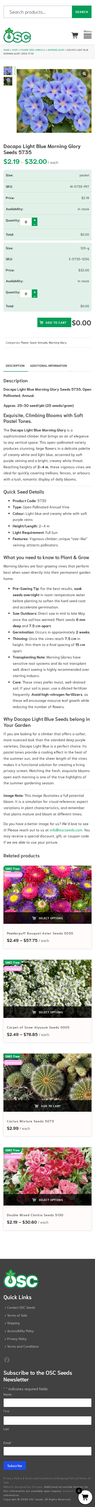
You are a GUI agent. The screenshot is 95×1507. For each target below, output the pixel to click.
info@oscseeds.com (66, 829)
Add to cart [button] (50, 1106)
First (6, 1411)
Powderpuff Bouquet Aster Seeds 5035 (40, 933)
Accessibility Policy (20, 1331)
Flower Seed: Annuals (32, 49)
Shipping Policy (66, 1478)
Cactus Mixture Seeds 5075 (30, 1121)
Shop (15, 49)
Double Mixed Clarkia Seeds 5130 (35, 1215)
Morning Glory (56, 49)
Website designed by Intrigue (22, 1486)
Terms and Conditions (23, 1346)
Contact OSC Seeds (21, 1307)
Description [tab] (15, 365)
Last (6, 1429)
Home (6, 49)
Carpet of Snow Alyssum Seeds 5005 (38, 1027)
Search (81, 12)
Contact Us (70, 1490)
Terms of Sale (17, 1315)
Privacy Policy (17, 1338)
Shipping (13, 1323)
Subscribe (14, 1465)
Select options (50, 918)
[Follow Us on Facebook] (6, 1359)
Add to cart (56, 322)
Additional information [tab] (48, 365)
